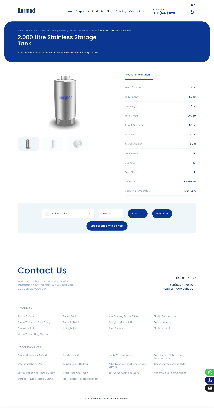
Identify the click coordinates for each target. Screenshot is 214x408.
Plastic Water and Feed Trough (34, 322)
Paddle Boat (69, 316)
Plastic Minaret (162, 328)
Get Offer (162, 213)
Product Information (137, 74)
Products (98, 11)
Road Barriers (116, 328)
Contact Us (136, 11)
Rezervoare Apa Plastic (75, 372)
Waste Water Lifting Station (33, 334)
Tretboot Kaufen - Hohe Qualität (36, 378)
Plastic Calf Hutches (165, 316)
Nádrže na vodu (71, 355)
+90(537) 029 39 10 (168, 13)
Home (68, 11)
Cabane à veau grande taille (169, 364)
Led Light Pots (70, 328)
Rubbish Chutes (162, 322)
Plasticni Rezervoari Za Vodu (33, 355)
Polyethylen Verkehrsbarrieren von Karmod (127, 365)
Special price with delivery (107, 226)
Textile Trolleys (26, 316)
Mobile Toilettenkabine (121, 355)
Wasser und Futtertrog (75, 364)
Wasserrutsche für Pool (30, 364)
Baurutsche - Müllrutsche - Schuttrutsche (169, 357)
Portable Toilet (71, 322)
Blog (109, 11)
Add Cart (138, 213)
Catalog (120, 11)
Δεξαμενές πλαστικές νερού (124, 372)
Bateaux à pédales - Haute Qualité (37, 372)
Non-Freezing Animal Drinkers (125, 316)
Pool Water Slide (26, 328)
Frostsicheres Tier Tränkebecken (81, 378)
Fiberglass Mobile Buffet (121, 322)
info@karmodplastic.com (178, 288)
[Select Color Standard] (68, 213)
